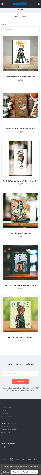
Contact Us (4, 414)
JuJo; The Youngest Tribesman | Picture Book (20, 285)
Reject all (16, 472)
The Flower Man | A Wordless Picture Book (20, 77)
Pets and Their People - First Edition (20, 337)
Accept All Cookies (29, 472)
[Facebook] (1, 447)
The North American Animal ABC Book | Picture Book (20, 181)
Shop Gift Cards (6, 417)
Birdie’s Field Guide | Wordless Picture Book (20, 129)
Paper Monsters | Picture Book (20, 233)
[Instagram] (5, 447)
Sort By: (4, 24)
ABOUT (3, 411)
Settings (6, 472)
